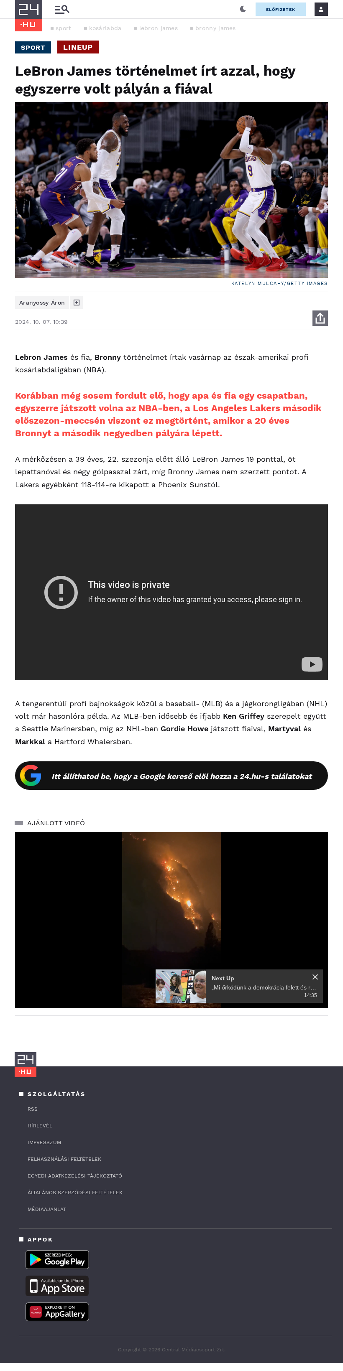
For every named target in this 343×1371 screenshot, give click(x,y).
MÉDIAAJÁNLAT (47, 1209)
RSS (33, 1109)
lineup (78, 47)
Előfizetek (280, 9)
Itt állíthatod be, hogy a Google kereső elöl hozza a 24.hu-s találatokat (181, 776)
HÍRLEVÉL (40, 1126)
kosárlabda (105, 28)
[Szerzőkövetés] (76, 302)
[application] (171, 920)
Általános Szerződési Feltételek (75, 1192)
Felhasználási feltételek (64, 1159)
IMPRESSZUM (44, 1142)
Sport (33, 47)
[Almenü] (62, 9)
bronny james (215, 28)
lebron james (158, 28)
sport (64, 28)
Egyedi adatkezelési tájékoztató (75, 1176)
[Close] (315, 977)
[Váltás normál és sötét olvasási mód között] (243, 9)
